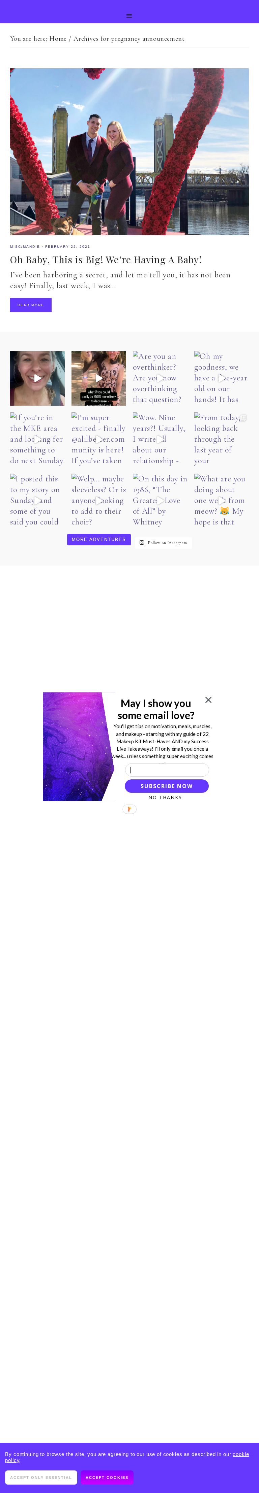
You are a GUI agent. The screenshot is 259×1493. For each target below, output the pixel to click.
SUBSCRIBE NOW (167, 786)
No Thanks (165, 797)
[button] (156, 709)
